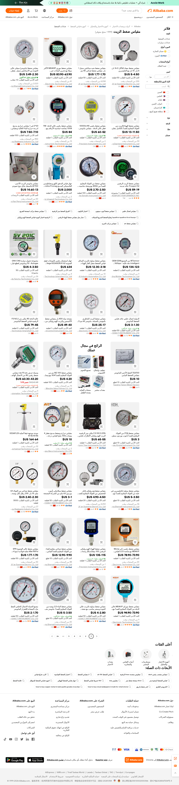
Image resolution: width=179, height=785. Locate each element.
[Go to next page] (52, 636)
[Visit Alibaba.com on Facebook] (33, 739)
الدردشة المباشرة (62, 712)
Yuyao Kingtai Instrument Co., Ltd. (125, 445)
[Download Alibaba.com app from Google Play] (15, 760)
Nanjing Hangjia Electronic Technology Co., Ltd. (91, 331)
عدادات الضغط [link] (60, 26)
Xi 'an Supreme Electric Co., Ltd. (125, 84)
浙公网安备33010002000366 (135, 781)
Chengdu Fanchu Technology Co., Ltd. (24, 279)
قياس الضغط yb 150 (104, 675)
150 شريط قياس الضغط (92, 681)
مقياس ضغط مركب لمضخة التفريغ (32, 211)
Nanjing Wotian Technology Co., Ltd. (125, 276)
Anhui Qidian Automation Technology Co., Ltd (24, 393)
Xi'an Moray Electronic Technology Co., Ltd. (57, 84)
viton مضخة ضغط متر (133, 681)
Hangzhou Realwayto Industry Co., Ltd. (24, 141)
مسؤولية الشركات (166, 717)
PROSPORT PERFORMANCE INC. (125, 195)
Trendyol (119, 772)
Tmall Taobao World (75, 772)
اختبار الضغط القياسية (62, 675)
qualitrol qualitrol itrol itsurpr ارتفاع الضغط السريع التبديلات (114, 217)
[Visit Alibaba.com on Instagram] (16, 739)
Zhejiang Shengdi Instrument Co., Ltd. (24, 86)
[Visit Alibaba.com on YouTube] (10, 739)
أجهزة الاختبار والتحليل (99, 26)
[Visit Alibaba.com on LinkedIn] (27, 739)
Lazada (90, 772)
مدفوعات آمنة (133, 706)
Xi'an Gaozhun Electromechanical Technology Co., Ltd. (24, 449)
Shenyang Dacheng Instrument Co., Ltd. (125, 144)
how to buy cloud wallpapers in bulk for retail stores (108, 687)
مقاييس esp (113, 681)
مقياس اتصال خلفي (129, 211)
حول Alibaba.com (165, 700)
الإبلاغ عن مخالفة (62, 735)
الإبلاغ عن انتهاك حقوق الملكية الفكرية (57, 728)
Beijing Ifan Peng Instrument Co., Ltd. (24, 201)
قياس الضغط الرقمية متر (158, 681)
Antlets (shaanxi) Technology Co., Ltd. (57, 199)
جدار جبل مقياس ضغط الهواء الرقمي (71, 217)
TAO (111, 772)
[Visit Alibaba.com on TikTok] (5, 739)
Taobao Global (101, 772)
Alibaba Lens (163, 760)
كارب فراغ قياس (40, 675)
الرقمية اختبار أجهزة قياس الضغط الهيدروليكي (33, 217)
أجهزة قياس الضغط (78, 26)
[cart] (36, 11)
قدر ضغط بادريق (142, 687)
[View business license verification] (114, 780)
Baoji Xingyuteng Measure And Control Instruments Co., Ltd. (57, 331)
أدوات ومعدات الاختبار (121, 26)
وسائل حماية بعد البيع (130, 722)
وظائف (170, 722)
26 (58, 636)
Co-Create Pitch (166, 712)
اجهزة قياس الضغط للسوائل (40, 681)
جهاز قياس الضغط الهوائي (67, 681)
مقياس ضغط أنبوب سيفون (105, 211)
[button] (70, 10)
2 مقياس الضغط (83, 675)
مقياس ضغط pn (130, 224)
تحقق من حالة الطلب (26, 717)
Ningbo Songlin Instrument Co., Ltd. (91, 195)
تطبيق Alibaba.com (55, 760)
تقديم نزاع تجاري (62, 717)
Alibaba (137, 26)
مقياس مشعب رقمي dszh (157, 675)
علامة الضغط (17, 681)
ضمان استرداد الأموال (130, 712)
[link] (175, 758)
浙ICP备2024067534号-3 (161, 781)
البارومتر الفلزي (161, 687)
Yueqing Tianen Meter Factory (126, 385)
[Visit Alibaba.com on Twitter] (21, 739)
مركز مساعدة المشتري (60, 706)
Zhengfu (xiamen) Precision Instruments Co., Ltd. (91, 144)
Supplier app (102, 760)
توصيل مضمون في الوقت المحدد (125, 717)
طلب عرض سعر (97, 712)
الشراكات (31, 727)
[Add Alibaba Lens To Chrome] (134, 760)
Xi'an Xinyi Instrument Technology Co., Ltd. (57, 144)
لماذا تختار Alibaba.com (163, 706)
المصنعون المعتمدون (96, 706)
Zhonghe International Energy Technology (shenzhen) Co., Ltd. (57, 276)
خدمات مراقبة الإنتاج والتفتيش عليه (124, 727)
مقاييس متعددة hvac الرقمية (130, 675)
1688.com (60, 772)
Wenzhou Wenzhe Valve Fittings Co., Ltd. (57, 388)
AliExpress (49, 772)
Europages (130, 772)
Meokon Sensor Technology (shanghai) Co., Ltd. (24, 331)
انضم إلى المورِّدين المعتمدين (23, 722)
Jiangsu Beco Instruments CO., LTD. (57, 451)
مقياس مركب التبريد (109, 224)
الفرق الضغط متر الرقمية (61, 211)
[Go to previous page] (96, 636)
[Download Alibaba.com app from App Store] (35, 760)
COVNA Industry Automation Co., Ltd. (91, 276)
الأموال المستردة (62, 722)
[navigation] (158, 331)
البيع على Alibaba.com (26, 706)
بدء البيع (32, 712)
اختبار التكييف (82, 211)
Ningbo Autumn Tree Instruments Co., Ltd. (91, 445)
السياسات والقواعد (131, 733)
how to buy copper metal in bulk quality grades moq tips (58, 687)
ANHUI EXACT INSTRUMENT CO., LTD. (125, 333)
